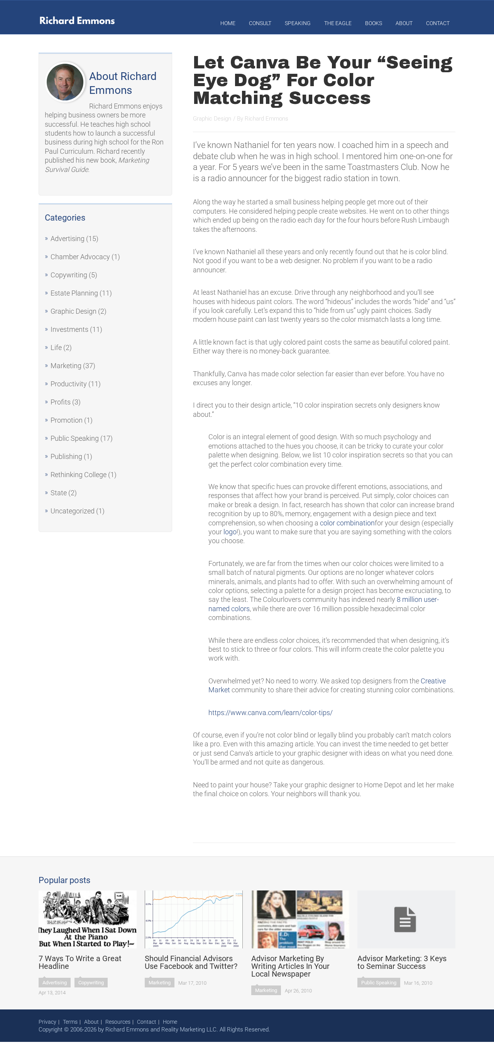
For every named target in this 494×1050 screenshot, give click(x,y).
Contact (438, 23)
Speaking (298, 23)
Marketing (66, 366)
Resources (117, 1022)
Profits (61, 402)
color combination (347, 523)
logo (230, 532)
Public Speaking (75, 438)
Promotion (67, 420)
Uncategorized (73, 511)
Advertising (68, 238)
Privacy (47, 1022)
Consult (260, 23)
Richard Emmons (266, 118)
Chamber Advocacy (80, 257)
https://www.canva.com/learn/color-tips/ (270, 712)
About (404, 23)
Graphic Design (73, 311)
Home (227, 23)
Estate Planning (74, 293)
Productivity (69, 384)
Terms (70, 1022)
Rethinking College (79, 475)
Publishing (66, 456)
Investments (69, 329)
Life (56, 347)
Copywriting (69, 275)
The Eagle (338, 23)
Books (373, 23)
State (59, 493)
